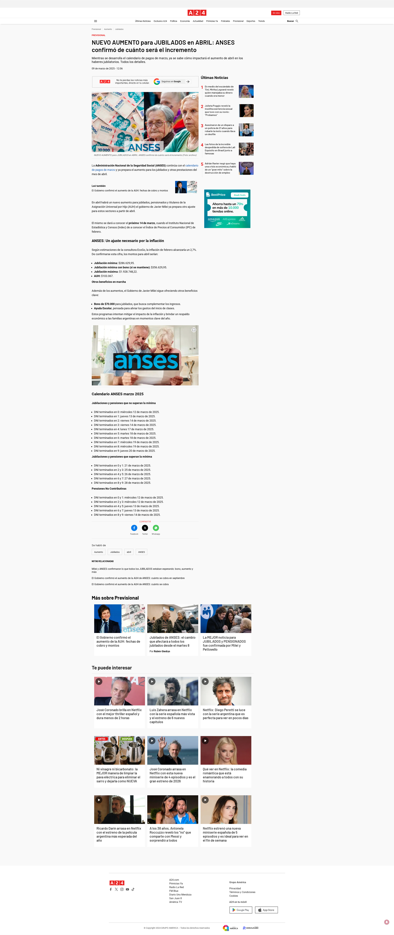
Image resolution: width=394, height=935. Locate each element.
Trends (261, 21)
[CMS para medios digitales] (248, 928)
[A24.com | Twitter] (116, 889)
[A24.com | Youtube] (127, 889)
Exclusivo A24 (160, 21)
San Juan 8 (175, 898)
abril (129, 552)
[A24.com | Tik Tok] (133, 889)
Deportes (251, 21)
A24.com (174, 879)
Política (173, 21)
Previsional (238, 21)
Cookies (233, 895)
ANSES (141, 552)
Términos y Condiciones (242, 892)
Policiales (225, 21)
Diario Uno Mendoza (180, 894)
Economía (185, 21)
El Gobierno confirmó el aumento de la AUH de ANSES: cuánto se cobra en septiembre (138, 578)
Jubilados (119, 29)
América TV (175, 902)
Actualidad (198, 21)
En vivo (276, 13)
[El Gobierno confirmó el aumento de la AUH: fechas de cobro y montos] (186, 187)
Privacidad (235, 888)
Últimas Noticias (143, 21)
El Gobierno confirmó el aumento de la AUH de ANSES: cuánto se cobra (130, 584)
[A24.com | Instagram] (121, 889)
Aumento (108, 29)
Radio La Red (291, 13)
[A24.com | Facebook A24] (110, 889)
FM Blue (173, 890)
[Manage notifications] (386, 922)
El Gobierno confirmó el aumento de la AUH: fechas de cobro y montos (130, 190)
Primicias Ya (212, 21)
